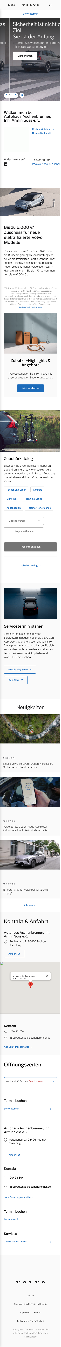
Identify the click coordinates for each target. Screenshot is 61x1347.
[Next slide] (15, 95)
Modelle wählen (16, 520)
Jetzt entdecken (30, 388)
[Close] (47, 976)
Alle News (29, 905)
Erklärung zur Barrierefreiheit (30, 1321)
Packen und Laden (16, 489)
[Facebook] (5, 164)
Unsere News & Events (16, 1241)
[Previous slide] (6, 95)
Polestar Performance (39, 507)
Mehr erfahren (15, 55)
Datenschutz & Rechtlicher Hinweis (30, 1304)
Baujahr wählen (22, 531)
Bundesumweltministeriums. (30, 307)
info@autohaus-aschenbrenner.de (44, 164)
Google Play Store (18, 669)
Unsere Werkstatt (41, 133)
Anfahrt (12, 953)
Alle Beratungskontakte (16, 1046)
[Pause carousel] (22, 95)
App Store (14, 680)
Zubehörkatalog (29, 565)
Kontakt (37, 1312)
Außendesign (14, 507)
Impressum (25, 1312)
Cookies (30, 1295)
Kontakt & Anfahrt (42, 129)
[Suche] (50, 4)
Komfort (37, 489)
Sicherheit (12, 498)
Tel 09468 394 (41, 160)
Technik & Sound (33, 498)
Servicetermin (30, 13)
